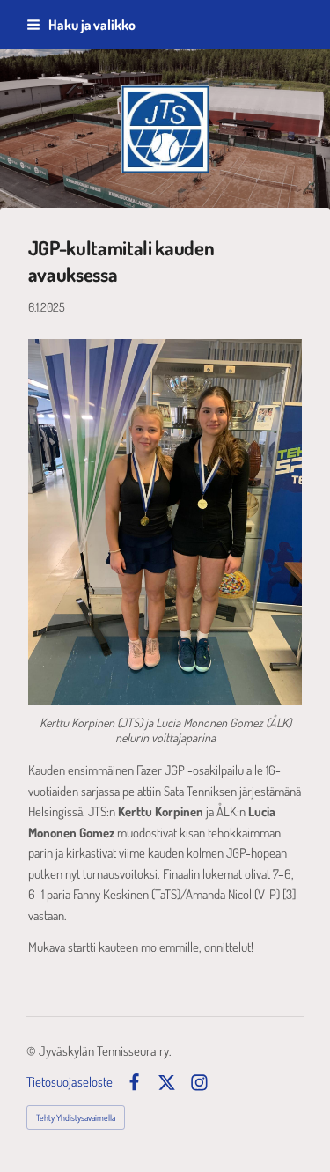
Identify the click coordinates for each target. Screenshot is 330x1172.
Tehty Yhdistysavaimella (75, 1117)
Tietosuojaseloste (69, 1082)
